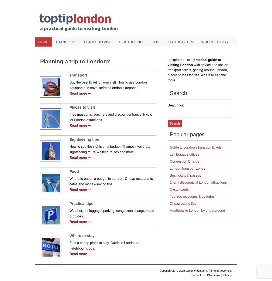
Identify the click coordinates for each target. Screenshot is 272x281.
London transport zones (187, 168)
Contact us (198, 275)
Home (43, 42)
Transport (66, 42)
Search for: (176, 105)
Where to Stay (215, 42)
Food (154, 42)
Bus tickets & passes (185, 175)
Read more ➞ (80, 93)
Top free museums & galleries (192, 196)
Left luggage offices (184, 154)
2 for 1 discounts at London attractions (198, 182)
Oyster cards (179, 189)
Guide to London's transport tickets (196, 147)
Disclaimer (213, 275)
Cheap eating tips (183, 203)
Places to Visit (98, 42)
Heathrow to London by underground (197, 210)
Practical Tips (180, 42)
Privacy (227, 275)
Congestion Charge (184, 161)
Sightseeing (131, 42)
